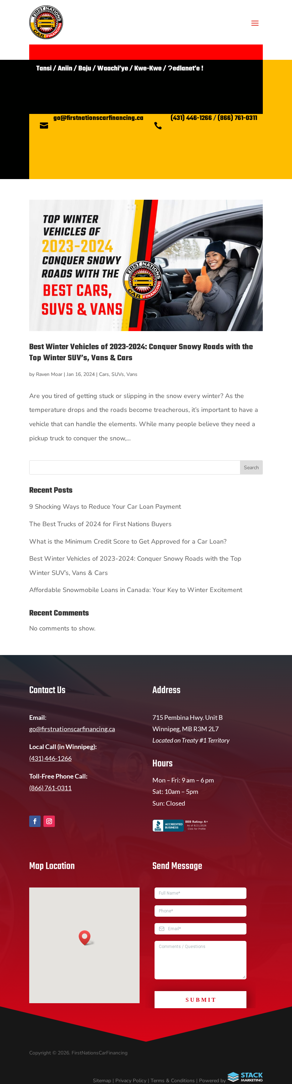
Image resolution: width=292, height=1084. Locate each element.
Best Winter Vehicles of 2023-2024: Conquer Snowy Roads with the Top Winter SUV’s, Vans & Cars (141, 352)
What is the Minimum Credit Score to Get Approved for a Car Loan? (127, 541)
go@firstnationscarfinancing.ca (98, 118)
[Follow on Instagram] (49, 821)
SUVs (117, 374)
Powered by (213, 1080)
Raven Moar (49, 374)
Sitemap (102, 1080)
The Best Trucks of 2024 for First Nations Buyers (100, 524)
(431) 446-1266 (191, 118)
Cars (104, 374)
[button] (87, 937)
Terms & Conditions (173, 1080)
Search (251, 467)
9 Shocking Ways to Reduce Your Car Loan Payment (105, 506)
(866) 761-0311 (237, 118)
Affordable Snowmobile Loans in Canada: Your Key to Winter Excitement (135, 590)
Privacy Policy (130, 1080)
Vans (131, 374)
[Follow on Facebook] (35, 821)
